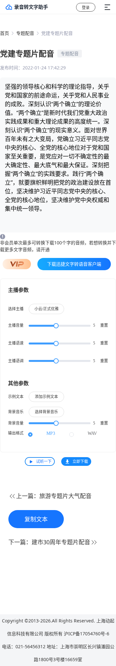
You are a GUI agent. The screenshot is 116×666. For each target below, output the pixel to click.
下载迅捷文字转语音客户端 (74, 264)
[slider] (60, 326)
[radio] (41, 433)
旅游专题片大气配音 (65, 496)
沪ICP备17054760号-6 (86, 633)
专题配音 (25, 33)
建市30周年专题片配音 (61, 542)
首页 (4, 33)
